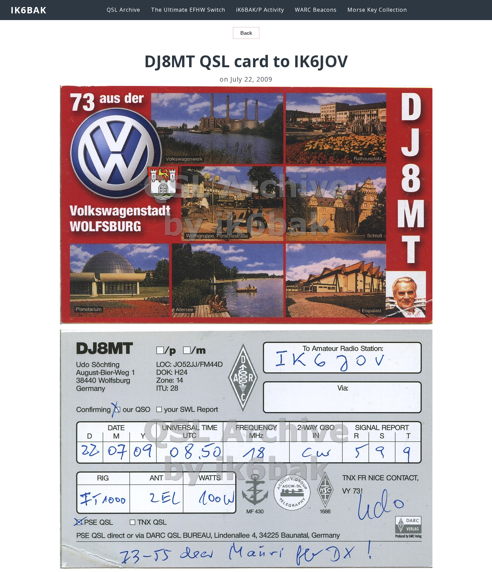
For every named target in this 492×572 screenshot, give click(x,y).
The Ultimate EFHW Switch (188, 9)
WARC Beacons (316, 9)
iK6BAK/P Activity (260, 9)
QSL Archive (123, 9)
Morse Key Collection (377, 9)
